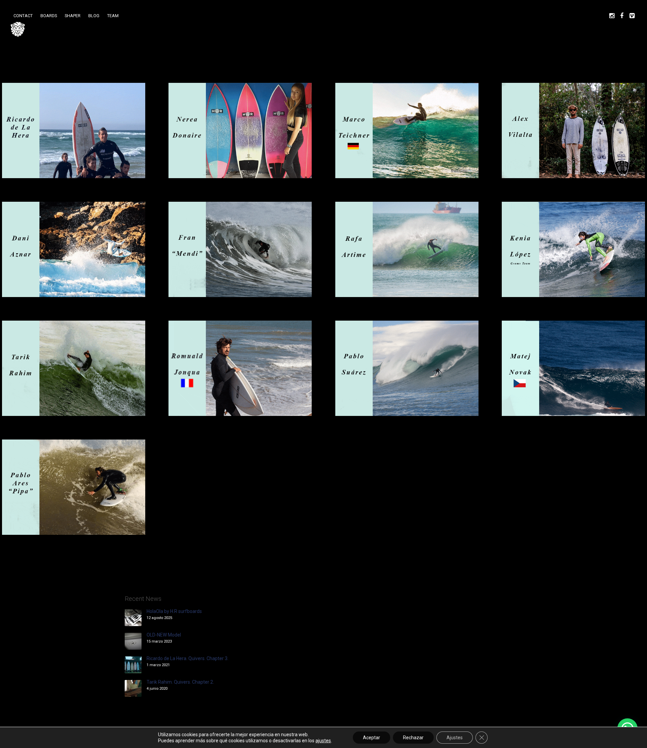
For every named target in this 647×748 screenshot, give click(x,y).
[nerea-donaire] (240, 130)
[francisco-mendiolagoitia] (240, 249)
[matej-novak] (573, 368)
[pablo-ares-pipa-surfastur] (73, 487)
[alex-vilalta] (573, 130)
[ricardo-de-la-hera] (73, 130)
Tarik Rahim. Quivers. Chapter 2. (180, 682)
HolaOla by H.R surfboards (174, 611)
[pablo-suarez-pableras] (407, 368)
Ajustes (454, 737)
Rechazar (413, 737)
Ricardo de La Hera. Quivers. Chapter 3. (187, 658)
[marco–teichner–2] (407, 130)
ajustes (323, 740)
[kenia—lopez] (573, 249)
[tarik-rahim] (73, 368)
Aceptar (371, 737)
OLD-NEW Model (164, 635)
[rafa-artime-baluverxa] (407, 249)
